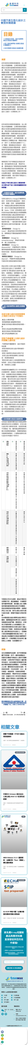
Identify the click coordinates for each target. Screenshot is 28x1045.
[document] (14, 1036)
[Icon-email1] (2, 1042)
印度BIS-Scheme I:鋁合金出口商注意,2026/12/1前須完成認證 (13, 796)
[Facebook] (6, 1014)
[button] (24, 5)
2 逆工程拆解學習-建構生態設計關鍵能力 (13, 44)
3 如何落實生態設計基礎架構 (13, 48)
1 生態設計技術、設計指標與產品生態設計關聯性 (13, 39)
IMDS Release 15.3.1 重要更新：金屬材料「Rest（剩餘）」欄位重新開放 (14, 860)
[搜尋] (25, 10)
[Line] (2, 1035)
